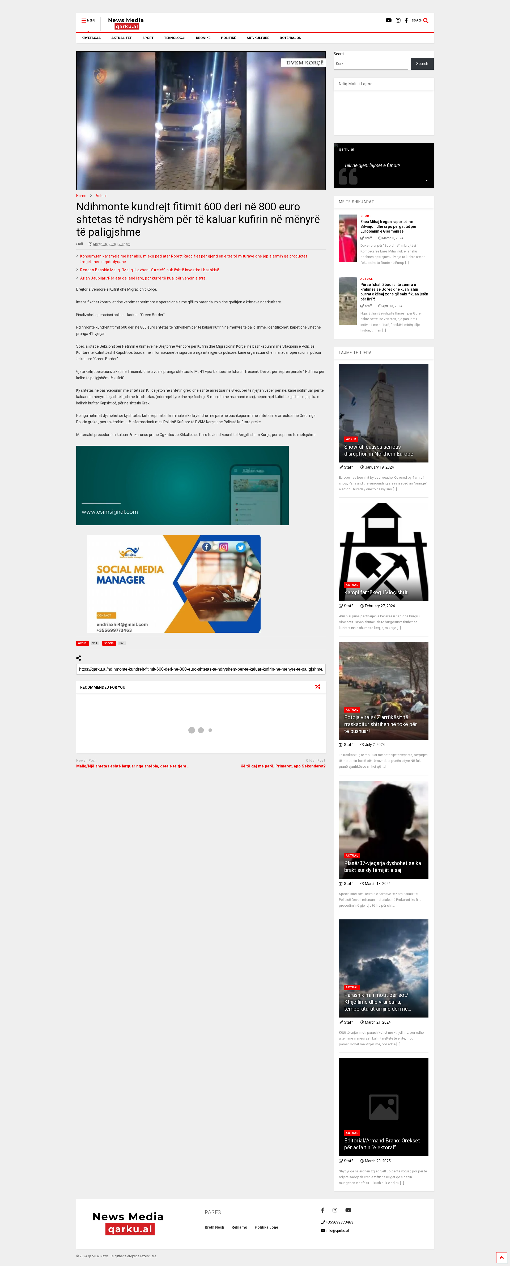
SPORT (148, 38)
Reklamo (239, 1227)
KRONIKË (203, 38)
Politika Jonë (266, 1227)
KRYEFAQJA (91, 38)
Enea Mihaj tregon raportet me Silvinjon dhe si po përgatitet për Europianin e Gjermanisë (388, 226)
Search (340, 54)
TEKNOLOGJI (174, 38)
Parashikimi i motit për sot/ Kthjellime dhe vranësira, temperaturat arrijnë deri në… (377, 1002)
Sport (365, 216)
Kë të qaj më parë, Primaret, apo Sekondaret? (283, 766)
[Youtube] (389, 20)
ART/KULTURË (257, 38)
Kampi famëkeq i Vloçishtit (376, 592)
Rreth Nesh (214, 1227)
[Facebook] (406, 20)
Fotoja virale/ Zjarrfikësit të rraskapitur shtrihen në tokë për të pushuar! (380, 724)
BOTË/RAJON (290, 38)
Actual (366, 278)
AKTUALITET (121, 38)
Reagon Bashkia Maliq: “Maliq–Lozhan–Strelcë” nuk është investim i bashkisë (149, 270)
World (351, 439)
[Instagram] (398, 20)
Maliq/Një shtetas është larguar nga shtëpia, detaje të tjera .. (132, 766)
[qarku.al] (123, 28)
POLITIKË (228, 38)
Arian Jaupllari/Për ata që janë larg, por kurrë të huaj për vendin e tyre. (143, 278)
